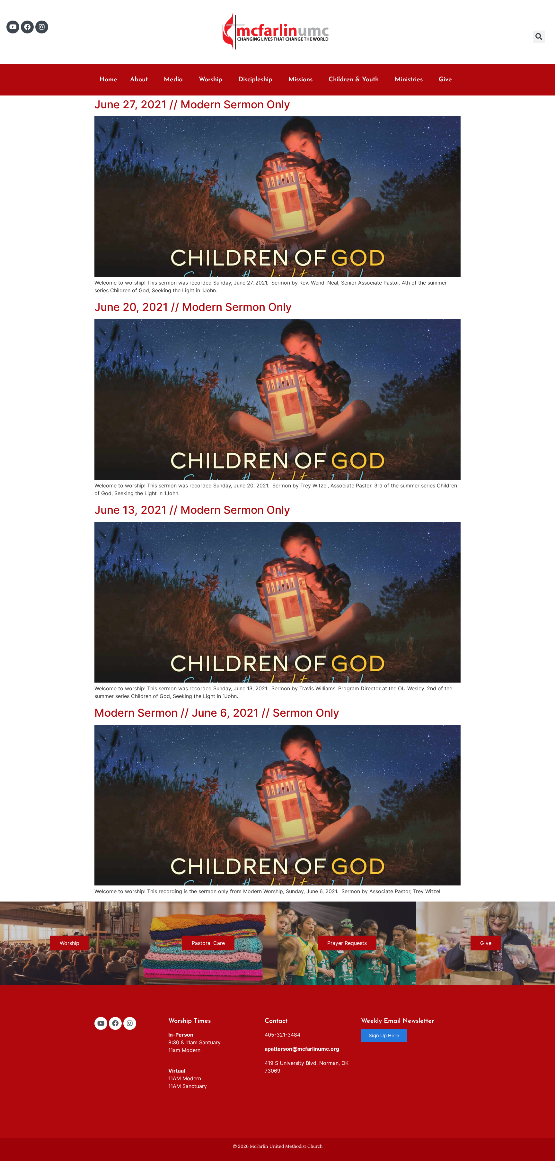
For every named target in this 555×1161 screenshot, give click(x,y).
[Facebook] (27, 27)
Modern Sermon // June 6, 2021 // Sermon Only (216, 712)
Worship (210, 80)
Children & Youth (354, 80)
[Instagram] (41, 27)
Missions (300, 80)
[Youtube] (12, 27)
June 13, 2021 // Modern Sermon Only (192, 509)
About (139, 80)
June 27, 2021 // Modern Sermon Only (192, 104)
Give (445, 80)
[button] (539, 37)
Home (108, 80)
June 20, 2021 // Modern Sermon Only (193, 306)
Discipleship (255, 80)
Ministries (409, 80)
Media (173, 80)
